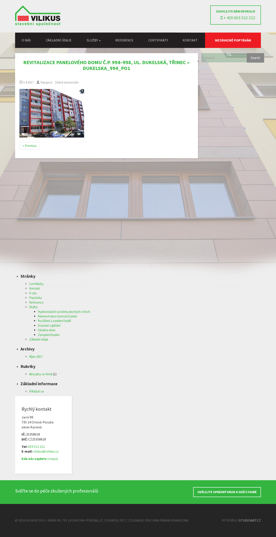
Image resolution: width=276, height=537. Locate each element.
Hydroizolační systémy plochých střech (64, 312)
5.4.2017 (28, 82)
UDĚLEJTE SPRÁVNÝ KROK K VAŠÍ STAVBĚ (227, 492)
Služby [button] (93, 40)
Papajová (46, 82)
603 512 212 (36, 446)
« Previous (30, 146)
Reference (124, 40)
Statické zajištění (49, 325)
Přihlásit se (36, 391)
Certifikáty (158, 40)
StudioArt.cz (250, 520)
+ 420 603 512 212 (239, 17)
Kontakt (190, 40)
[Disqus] (106, 219)
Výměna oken (46, 330)
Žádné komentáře (67, 82)
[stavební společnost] (37, 25)
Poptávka (35, 298)
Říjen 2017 (35, 357)
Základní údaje (59, 40)
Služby (33, 307)
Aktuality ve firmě (40, 374)
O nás (26, 40)
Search (255, 58)
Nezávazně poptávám (233, 40)
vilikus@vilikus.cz (46, 451)
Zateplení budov (49, 335)
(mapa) (40, 458)
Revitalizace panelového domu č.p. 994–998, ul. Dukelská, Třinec (104, 62)
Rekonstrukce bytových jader (57, 316)
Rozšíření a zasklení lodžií (54, 321)
